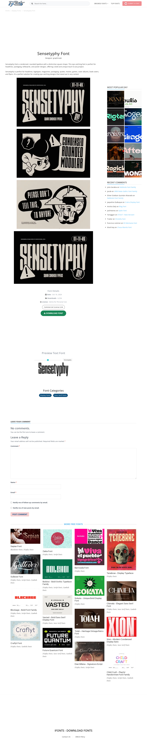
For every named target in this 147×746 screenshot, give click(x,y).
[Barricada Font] (89, 547)
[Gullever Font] (25, 564)
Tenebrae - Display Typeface (120, 573)
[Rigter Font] (115, 116)
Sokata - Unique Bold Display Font (88, 599)
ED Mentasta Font (130, 223)
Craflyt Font (16, 643)
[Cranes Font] (115, 99)
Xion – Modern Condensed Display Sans (119, 640)
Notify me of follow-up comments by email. (30, 502)
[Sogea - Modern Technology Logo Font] (133, 116)
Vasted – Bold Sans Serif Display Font (54, 618)
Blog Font (122, 206)
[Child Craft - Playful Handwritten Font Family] (121, 660)
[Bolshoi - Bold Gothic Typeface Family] (57, 569)
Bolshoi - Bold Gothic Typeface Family (57, 582)
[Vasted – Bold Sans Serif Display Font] (57, 605)
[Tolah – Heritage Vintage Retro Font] (89, 619)
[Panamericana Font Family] (115, 151)
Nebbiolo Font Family (128, 187)
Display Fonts (16, 11)
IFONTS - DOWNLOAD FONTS (73, 730)
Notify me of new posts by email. (26, 508)
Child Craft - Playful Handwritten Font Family (118, 673)
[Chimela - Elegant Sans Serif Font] (121, 591)
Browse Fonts (100, 3)
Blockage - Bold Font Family (24, 610)
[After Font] (133, 151)
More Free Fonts (73, 524)
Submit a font (133, 3)
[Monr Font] (133, 169)
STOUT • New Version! (126, 215)
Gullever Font (17, 576)
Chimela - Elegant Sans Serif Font (120, 604)
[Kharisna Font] (115, 134)
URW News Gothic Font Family (125, 191)
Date (49, 294)
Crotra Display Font (132, 202)
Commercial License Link (53, 307)
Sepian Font (16, 546)
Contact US (66, 737)
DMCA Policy (80, 737)
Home (7, 11)
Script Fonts (25, 580)
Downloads (51, 298)
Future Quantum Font (53, 650)
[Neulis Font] (133, 99)
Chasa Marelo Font (124, 227)
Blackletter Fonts (17, 549)
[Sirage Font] (133, 134)
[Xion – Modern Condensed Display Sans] (121, 627)
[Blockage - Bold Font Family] (25, 597)
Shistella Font (120, 219)
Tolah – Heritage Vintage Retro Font (89, 632)
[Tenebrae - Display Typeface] (121, 549)
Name (14, 482)
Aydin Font (123, 210)
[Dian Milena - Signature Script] (89, 651)
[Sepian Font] (25, 536)
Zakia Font (47, 551)
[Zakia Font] (57, 539)
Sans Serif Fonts (60, 395)
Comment (15, 446)
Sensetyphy (53, 372)
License (45, 302)
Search (32, 3)
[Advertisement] (53, 33)
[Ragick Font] (115, 169)
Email (13, 492)
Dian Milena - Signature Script (89, 664)
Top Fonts (115, 3)
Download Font (54, 313)
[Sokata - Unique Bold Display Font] (89, 586)
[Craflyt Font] (25, 631)
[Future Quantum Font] (57, 638)
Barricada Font (82, 568)
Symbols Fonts (26, 646)
